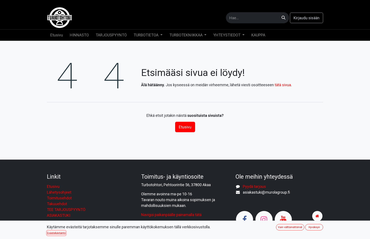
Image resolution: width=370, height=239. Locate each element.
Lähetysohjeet (59, 192)
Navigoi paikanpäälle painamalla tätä (171, 214)
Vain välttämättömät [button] (290, 227)
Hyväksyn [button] (314, 227)
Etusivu (185, 127)
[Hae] (283, 17)
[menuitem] (56, 35)
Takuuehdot (57, 204)
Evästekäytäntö (56, 233)
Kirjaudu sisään (306, 18)
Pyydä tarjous (254, 186)
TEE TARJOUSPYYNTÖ (66, 209)
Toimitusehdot (59, 198)
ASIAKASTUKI (58, 215)
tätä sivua (283, 85)
